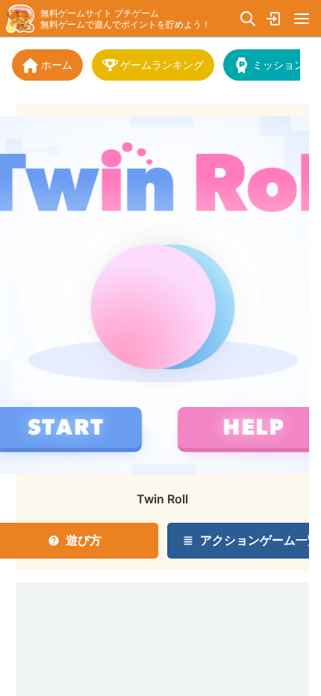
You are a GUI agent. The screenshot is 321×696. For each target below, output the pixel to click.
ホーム (56, 64)
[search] (247, 18)
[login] (274, 18)
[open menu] (301, 18)
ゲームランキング (162, 64)
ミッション (278, 64)
